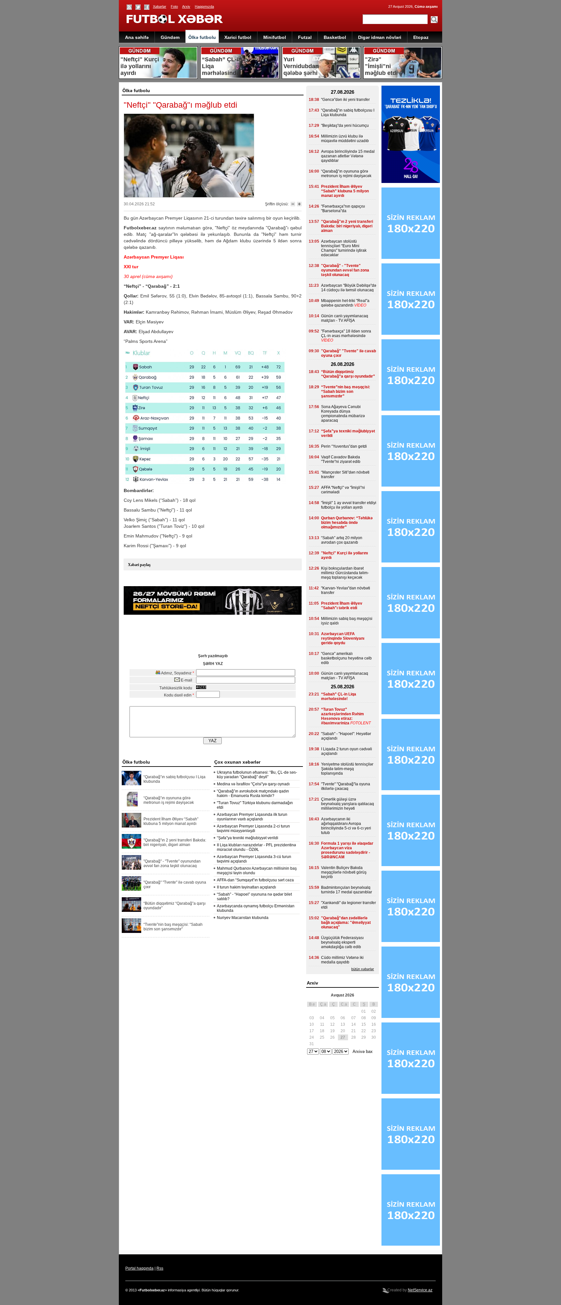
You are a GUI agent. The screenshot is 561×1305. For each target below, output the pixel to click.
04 (322, 1018)
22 (363, 1031)
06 (343, 1018)
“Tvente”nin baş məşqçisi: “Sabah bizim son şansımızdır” (173, 926)
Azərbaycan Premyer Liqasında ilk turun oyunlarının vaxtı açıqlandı (252, 816)
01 (363, 1011)
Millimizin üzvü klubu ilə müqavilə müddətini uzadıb (345, 138)
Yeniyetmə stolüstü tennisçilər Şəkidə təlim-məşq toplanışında (347, 769)
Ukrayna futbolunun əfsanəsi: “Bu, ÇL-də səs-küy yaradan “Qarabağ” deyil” (257, 774)
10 (311, 1024)
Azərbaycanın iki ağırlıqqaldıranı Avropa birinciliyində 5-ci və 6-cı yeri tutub (346, 826)
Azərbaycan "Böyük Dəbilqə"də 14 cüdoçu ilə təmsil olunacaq (348, 287)
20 (343, 1031)
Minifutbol (274, 37)
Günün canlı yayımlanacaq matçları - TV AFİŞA (344, 318)
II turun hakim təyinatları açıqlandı (246, 887)
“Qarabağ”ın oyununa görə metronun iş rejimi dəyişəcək (168, 800)
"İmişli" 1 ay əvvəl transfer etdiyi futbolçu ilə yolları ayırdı (348, 505)
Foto (174, 6)
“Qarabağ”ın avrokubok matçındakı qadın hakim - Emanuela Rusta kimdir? (253, 793)
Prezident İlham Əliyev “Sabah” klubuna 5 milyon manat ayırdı (170, 821)
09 (373, 1018)
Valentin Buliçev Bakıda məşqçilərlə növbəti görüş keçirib (344, 872)
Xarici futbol (237, 37)
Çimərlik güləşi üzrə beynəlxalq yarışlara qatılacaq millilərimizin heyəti (347, 804)
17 (311, 1031)
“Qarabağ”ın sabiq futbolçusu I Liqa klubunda (174, 779)
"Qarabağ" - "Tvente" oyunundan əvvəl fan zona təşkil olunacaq (172, 863)
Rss (159, 1268)
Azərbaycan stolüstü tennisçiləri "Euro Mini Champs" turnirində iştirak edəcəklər (344, 248)
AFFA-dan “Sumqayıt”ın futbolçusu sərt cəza (255, 880)
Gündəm (170, 37)
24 (311, 1037)
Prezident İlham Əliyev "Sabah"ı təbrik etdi (341, 605)
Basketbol (335, 37)
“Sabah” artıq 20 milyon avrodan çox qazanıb (341, 540)
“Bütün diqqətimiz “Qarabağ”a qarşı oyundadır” (174, 905)
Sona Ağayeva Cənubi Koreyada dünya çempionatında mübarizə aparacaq (343, 414)
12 (332, 1024)
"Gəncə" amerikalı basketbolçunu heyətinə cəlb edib (346, 658)
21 (353, 1031)
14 (353, 1024)
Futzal (305, 37)
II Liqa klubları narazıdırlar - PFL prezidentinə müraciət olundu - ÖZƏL (256, 847)
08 (363, 1018)
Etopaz (421, 37)
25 (322, 1037)
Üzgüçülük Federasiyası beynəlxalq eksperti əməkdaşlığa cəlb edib (342, 942)
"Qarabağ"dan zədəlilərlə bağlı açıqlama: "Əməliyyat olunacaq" (346, 922)
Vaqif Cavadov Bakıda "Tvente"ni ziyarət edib (340, 459)
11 (322, 1024)
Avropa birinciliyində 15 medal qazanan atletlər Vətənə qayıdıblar (348, 156)
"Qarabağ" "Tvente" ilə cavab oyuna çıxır (174, 884)
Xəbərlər (159, 6)
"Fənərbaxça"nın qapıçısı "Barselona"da (343, 208)
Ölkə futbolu (202, 37)
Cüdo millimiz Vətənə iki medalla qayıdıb (342, 959)
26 (332, 1037)
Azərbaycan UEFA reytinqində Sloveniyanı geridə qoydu (342, 638)
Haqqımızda (204, 6)
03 (311, 1018)
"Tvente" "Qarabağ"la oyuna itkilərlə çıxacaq (345, 786)
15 (363, 1024)
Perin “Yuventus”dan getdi (344, 446)
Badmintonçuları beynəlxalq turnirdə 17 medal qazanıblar (346, 889)
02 (373, 1011)
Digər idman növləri (379, 37)
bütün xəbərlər (362, 969)
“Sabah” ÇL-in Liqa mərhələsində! (338, 696)
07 (353, 1018)
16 (373, 1024)
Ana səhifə (137, 37)
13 (343, 1024)
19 (332, 1031)
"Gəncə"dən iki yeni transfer (345, 99)
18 (322, 1031)
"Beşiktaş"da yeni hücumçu (345, 125)
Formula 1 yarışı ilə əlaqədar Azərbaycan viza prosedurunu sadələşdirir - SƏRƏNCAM (347, 850)
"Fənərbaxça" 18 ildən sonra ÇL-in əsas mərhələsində (346, 333)
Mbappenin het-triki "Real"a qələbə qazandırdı (345, 303)
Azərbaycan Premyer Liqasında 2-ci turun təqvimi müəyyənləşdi (253, 828)
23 (373, 1031)
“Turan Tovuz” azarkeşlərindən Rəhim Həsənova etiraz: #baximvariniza (342, 716)
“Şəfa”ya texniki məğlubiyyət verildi (247, 838)
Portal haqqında (139, 1268)
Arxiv (186, 6)
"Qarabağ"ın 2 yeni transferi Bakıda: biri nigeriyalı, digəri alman (174, 842)
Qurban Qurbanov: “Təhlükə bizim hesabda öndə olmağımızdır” (347, 522)
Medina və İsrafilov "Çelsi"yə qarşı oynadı (253, 784)
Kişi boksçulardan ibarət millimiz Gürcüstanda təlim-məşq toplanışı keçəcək (345, 573)
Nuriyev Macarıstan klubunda (242, 917)
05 (332, 1018)
